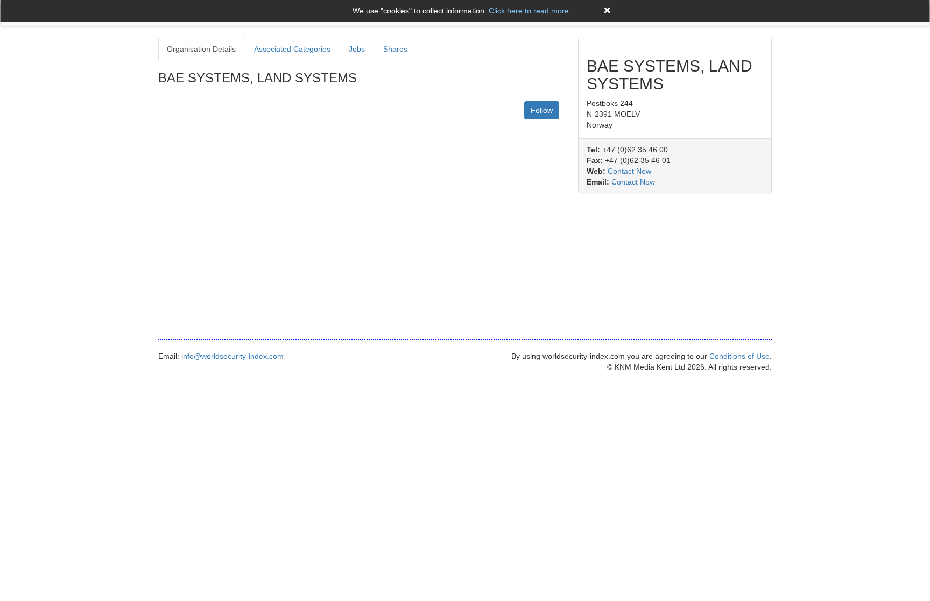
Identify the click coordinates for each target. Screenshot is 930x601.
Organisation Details (201, 49)
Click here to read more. (530, 10)
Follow (542, 110)
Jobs (357, 49)
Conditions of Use (739, 356)
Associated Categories (292, 49)
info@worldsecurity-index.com (232, 356)
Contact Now (629, 171)
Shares (395, 49)
